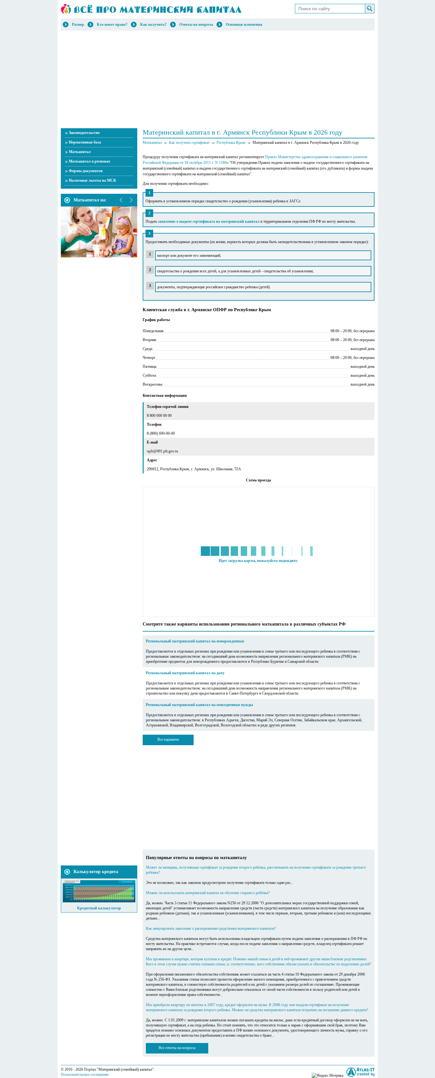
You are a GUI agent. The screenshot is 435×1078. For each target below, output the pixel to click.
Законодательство (84, 132)
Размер (78, 24)
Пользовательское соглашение (85, 1074)
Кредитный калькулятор (99, 908)
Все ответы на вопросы (177, 1048)
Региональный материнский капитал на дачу (185, 673)
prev (121, 200)
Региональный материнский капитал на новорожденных (195, 641)
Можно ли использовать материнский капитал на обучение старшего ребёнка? (208, 893)
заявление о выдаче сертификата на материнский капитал (209, 221)
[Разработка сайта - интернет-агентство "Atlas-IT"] (360, 1072)
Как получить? (153, 24)
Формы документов (86, 171)
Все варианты (168, 739)
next (131, 200)
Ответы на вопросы (196, 24)
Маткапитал (80, 152)
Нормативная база (85, 142)
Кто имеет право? (112, 24)
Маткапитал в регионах (89, 161)
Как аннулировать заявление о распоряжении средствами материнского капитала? (211, 928)
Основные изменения (244, 24)
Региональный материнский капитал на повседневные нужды (199, 705)
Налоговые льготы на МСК (92, 180)
